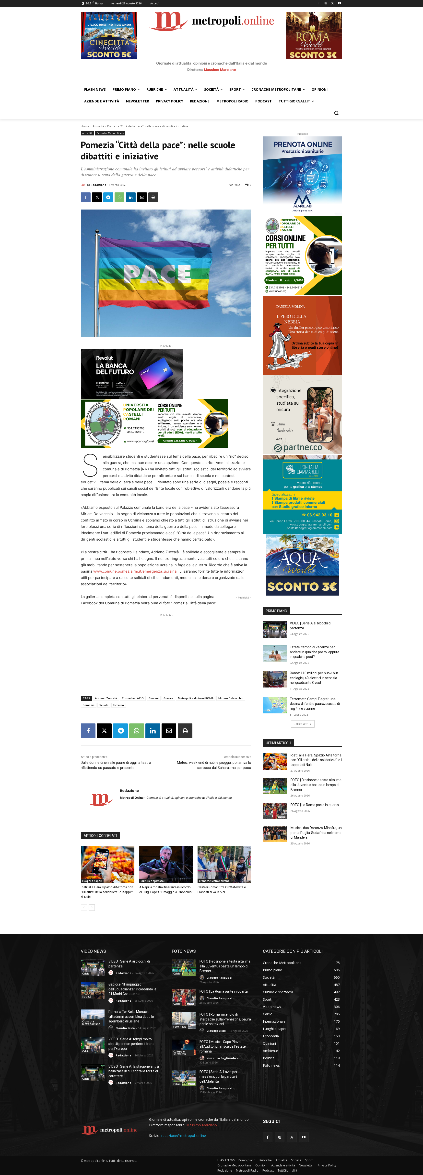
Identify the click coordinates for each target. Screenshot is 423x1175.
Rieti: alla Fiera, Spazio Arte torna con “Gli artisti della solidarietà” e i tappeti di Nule (107, 892)
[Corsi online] (166, 423)
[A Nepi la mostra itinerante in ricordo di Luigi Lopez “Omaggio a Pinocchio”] (166, 864)
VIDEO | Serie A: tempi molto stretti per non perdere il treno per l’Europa (131, 1044)
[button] (336, 113)
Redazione (98, 185)
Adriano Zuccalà (106, 698)
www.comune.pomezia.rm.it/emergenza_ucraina (134, 571)
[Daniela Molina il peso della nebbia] (302, 335)
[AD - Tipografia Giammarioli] (302, 494)
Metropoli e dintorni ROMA (195, 698)
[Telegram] (108, 197)
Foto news (179, 1026)
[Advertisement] (166, 652)
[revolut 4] (166, 374)
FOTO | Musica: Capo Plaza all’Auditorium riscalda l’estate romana (223, 1046)
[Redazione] (84, 184)
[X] (332, 3)
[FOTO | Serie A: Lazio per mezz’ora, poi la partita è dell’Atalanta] (184, 1078)
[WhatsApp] (119, 197)
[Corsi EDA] (302, 255)
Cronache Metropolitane (110, 133)
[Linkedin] (131, 197)
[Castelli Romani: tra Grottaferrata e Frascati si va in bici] (224, 864)
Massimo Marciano (220, 69)
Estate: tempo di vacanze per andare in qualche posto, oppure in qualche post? (314, 652)
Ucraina (118, 705)
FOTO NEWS (184, 951)
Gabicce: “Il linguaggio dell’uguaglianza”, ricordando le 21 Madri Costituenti (132, 989)
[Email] (142, 197)
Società (86, 996)
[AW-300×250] (302, 565)
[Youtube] (339, 3)
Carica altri (301, 724)
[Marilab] (302, 176)
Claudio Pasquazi (219, 977)
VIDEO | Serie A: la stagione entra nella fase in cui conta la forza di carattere (133, 1071)
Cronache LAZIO (133, 698)
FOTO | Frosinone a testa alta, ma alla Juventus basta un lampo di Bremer (316, 784)
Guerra (168, 698)
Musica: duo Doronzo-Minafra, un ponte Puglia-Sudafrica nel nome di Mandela (316, 832)
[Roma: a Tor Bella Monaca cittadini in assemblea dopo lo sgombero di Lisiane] (93, 1017)
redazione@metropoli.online (183, 1135)
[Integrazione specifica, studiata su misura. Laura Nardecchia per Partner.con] (302, 414)
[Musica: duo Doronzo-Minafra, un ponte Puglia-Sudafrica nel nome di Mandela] (275, 834)
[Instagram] (326, 3)
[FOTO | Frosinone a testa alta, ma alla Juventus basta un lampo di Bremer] (275, 786)
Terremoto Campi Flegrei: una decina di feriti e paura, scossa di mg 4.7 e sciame (315, 703)
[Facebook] (319, 3)
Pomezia (88, 705)
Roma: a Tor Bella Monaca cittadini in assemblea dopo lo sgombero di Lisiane (131, 1016)
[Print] (153, 197)
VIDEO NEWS (93, 951)
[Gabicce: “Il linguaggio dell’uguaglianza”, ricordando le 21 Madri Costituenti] (93, 990)
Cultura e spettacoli (153, 881)
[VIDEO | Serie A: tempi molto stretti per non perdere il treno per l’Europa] (93, 1045)
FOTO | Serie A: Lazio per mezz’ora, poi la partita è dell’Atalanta (218, 1076)
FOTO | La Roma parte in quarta (315, 805)
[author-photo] (111, 972)
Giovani (154, 698)
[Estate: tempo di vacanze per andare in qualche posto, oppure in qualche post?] (275, 653)
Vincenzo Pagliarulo (221, 1058)
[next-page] (92, 907)
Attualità (98, 126)
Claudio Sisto (125, 1028)
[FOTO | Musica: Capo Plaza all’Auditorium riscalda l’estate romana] (184, 1048)
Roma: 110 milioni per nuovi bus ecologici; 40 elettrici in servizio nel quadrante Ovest (314, 678)
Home (85, 126)
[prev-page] (84, 907)
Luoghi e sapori (92, 881)
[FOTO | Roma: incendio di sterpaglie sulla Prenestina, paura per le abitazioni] (184, 1020)
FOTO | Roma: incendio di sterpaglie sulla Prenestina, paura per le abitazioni (225, 1019)
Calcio (86, 973)
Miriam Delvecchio (230, 698)
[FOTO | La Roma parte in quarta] (275, 811)
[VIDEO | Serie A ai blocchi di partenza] (275, 629)
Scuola (103, 705)
